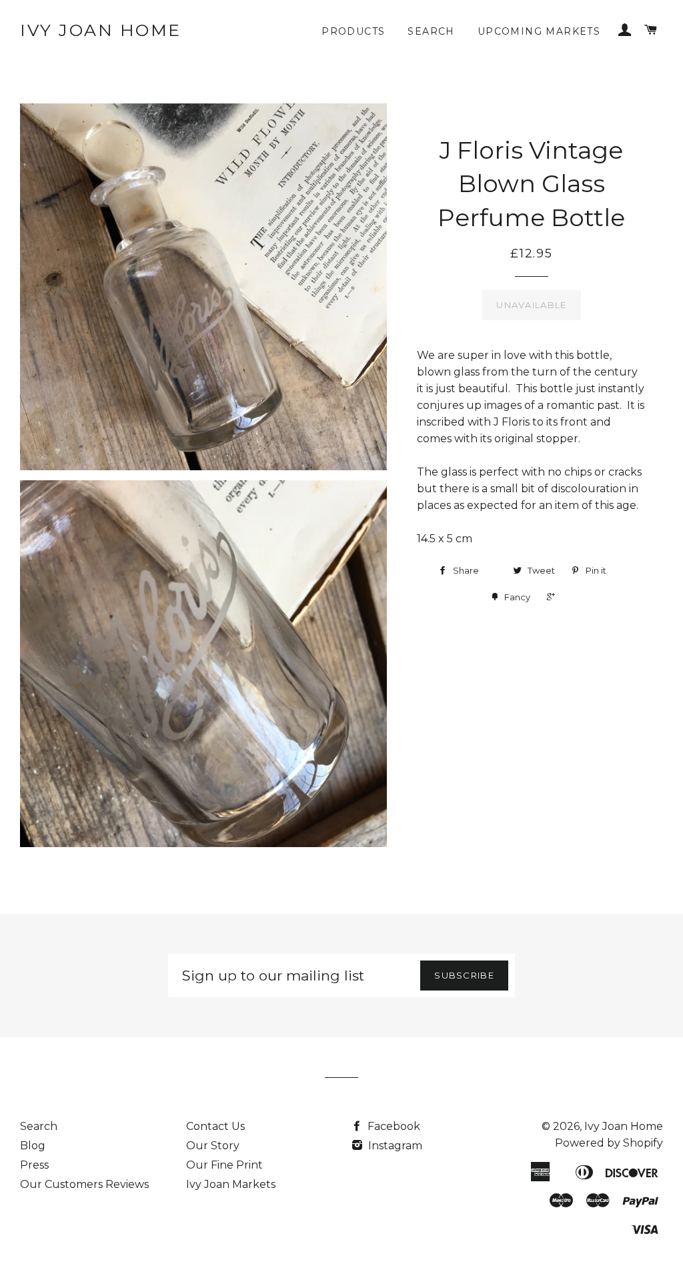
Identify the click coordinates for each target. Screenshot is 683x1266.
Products (353, 31)
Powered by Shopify (609, 1143)
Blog (32, 1145)
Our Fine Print (224, 1165)
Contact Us (215, 1126)
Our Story (212, 1145)
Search (431, 31)
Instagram (394, 1145)
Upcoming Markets (539, 31)
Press (34, 1165)
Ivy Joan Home (100, 30)
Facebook (392, 1126)
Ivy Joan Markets (230, 1184)
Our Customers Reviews (84, 1184)
